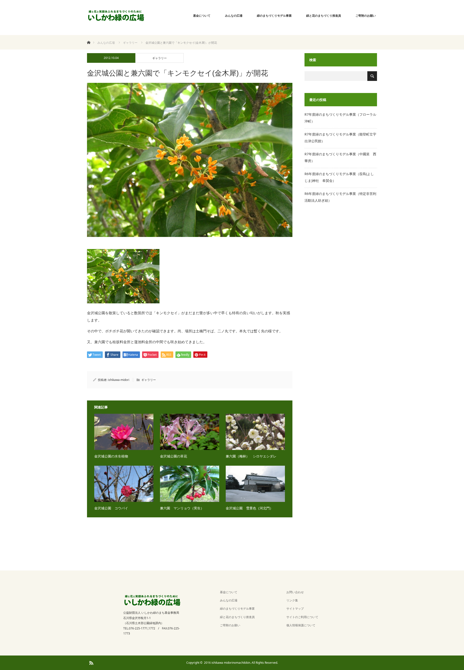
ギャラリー (159, 58)
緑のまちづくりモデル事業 (274, 16)
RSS (90, 662)
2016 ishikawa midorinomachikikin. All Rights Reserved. (241, 663)
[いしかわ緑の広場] (116, 15)
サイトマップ (295, 608)
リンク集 (292, 600)
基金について (201, 16)
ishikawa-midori (118, 380)
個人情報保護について (300, 625)
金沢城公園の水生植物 (111, 456)
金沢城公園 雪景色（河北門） (249, 508)
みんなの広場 (233, 16)
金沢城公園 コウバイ (111, 508)
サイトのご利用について (302, 617)
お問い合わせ (295, 592)
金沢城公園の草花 (173, 456)
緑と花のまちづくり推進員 (323, 16)
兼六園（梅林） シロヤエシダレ (251, 456)
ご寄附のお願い (365, 16)
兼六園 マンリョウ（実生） (182, 508)
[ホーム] (88, 37)
